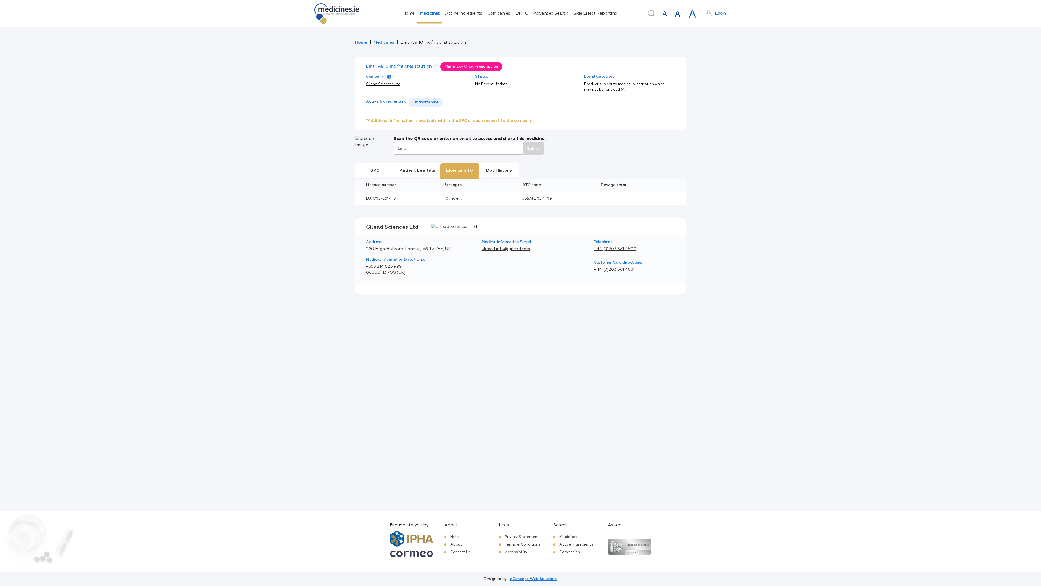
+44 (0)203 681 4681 (614, 269)
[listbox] (426, 102)
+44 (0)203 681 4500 (615, 249)
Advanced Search (551, 13)
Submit (533, 148)
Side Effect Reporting (595, 13)
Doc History (499, 170)
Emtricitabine (426, 102)
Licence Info (459, 170)
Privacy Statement (522, 537)
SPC (374, 170)
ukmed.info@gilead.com (506, 249)
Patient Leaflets (417, 170)
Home (409, 13)
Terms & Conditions (522, 544)
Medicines (430, 13)
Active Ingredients (463, 13)
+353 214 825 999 (383, 267)
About (456, 544)
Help (454, 537)
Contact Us (460, 552)
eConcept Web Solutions (533, 579)
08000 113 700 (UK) (386, 272)
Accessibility (516, 552)
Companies (498, 13)
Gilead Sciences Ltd (383, 84)
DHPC (522, 13)
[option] (426, 102)
